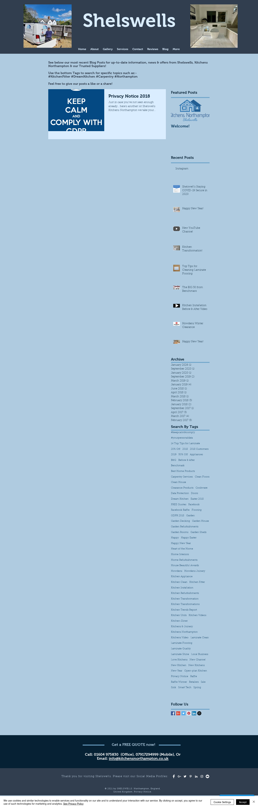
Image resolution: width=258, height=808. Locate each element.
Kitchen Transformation (185, 599)
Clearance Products (182, 488)
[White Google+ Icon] (179, 776)
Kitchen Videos (197, 615)
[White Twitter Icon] (185, 776)
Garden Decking (180, 521)
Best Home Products (183, 471)
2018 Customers (199, 449)
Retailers (194, 682)
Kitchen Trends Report (184, 610)
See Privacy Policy (73, 803)
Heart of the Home (182, 549)
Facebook (194, 504)
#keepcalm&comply (183, 432)
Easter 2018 (197, 499)
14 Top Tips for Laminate (185, 443)
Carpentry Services (182, 477)
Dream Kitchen (179, 499)
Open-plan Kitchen (195, 671)
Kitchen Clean (179, 582)
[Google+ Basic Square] (178, 713)
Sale (203, 682)
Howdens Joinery (194, 571)
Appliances (196, 454)
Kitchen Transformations (185, 604)
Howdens (176, 571)
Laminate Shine (180, 654)
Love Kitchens (179, 660)
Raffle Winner (179, 682)
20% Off (175, 449)
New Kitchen (178, 665)
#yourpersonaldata (182, 438)
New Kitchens (196, 665)
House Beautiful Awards (185, 565)
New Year (176, 671)
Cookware (201, 488)
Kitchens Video (179, 637)
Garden (190, 516)
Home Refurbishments (184, 560)
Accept (243, 802)
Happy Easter (188, 538)
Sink (173, 687)
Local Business (199, 654)
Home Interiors (180, 554)
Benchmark (177, 465)
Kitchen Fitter (197, 582)
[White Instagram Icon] (202, 776)
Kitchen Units (179, 615)
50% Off (183, 454)
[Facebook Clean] (174, 776)
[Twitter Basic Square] (183, 713)
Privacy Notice (179, 676)
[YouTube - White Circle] (207, 776)
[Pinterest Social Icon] (189, 713)
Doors (194, 493)
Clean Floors (202, 477)
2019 (173, 454)
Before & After (186, 460)
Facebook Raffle (180, 510)
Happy (175, 538)
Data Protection (180, 493)
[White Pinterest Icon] (190, 776)
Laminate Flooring (181, 643)
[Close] (254, 802)
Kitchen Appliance (182, 576)
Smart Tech (184, 687)
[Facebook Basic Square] (173, 713)
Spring (197, 687)
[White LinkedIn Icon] (196, 776)
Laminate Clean (200, 637)
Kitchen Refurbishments (185, 593)
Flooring (196, 510)
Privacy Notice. (143, 792)
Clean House (178, 482)
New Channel (198, 660)
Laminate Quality (181, 649)
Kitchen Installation (182, 588)
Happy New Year (181, 543)
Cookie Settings (222, 802)
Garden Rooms (179, 532)
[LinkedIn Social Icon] (194, 713)
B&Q (173, 460)
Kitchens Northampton (184, 632)
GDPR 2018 (177, 516)
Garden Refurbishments (184, 527)
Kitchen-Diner (179, 621)
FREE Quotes (178, 504)
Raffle (193, 676)
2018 (185, 449)
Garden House (200, 521)
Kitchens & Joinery (182, 626)
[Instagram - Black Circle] (199, 713)
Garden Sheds (198, 532)
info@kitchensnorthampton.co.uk (138, 758)
